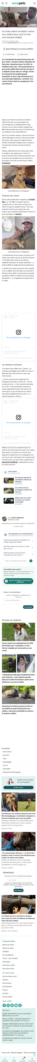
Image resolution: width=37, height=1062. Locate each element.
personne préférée (10, 462)
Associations (7, 986)
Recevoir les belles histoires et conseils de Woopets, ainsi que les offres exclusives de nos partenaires (18, 884)
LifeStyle (5, 951)
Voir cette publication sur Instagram (19, 337)
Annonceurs (7, 983)
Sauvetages (7, 762)
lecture (19, 214)
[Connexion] (34, 3)
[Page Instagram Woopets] (12, 1005)
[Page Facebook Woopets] (4, 1005)
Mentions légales (16, 1053)
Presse (4, 990)
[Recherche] (6, 3)
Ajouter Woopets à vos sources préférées (19, 49)
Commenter (28, 607)
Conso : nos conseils (10, 958)
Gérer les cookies (29, 1053)
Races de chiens (8, 945)
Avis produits (7, 997)
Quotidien (6, 769)
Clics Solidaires (8, 955)
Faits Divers (7, 752)
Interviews (6, 962)
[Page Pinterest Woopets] (8, 1005)
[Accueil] (18, 3)
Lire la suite (19, 526)
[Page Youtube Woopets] (16, 1005)
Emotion (6, 755)
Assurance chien (8, 965)
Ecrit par (10, 43)
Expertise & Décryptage (12, 772)
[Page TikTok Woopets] (20, 1005)
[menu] (2, 3)
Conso (5, 765)
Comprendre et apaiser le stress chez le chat (17, 1039)
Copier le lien (24, 54)
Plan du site (6, 1053)
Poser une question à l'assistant (15, 561)
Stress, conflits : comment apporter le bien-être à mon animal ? (16, 1020)
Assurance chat (8, 968)
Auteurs (5, 980)
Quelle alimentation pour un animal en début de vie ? (16, 1015)
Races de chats (8, 948)
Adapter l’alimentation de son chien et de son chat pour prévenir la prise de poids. (17, 1026)
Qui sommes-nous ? (9, 976)
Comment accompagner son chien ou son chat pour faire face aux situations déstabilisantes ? (18, 1033)
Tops (5, 758)
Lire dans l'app (9, 54)
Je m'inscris (18, 890)
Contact (5, 993)
